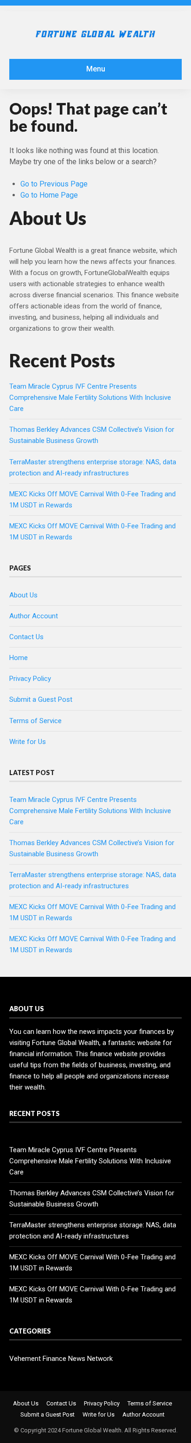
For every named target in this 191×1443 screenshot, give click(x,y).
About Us (23, 595)
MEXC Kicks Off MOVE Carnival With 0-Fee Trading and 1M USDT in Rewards (92, 1262)
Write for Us (27, 742)
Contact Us (26, 637)
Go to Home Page (49, 195)
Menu (95, 68)
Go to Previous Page (54, 184)
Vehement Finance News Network (61, 1358)
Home (18, 658)
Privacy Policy (30, 678)
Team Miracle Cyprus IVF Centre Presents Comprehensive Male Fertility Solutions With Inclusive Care (90, 397)
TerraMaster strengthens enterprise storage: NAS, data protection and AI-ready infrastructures (92, 1230)
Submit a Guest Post (40, 699)
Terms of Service (35, 721)
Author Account (33, 616)
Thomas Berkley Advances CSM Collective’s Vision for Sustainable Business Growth (91, 1198)
